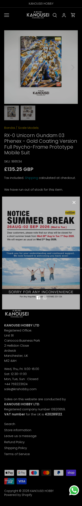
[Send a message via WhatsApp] (74, 490)
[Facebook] (38, 297)
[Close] (74, 202)
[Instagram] (44, 297)
